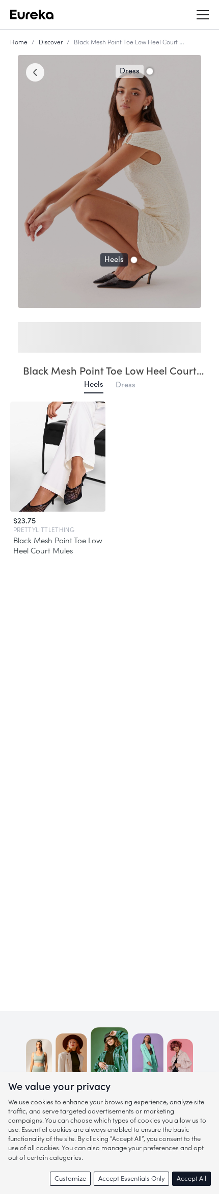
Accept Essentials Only (131, 1178)
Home (19, 42)
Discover (51, 42)
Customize (70, 1178)
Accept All (191, 1178)
